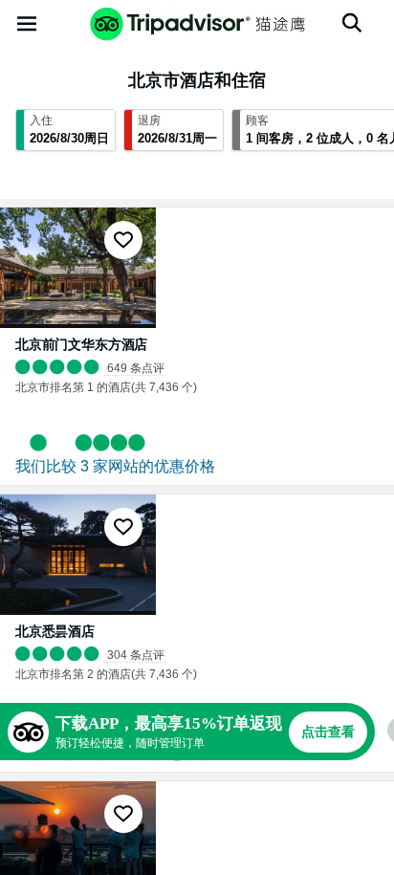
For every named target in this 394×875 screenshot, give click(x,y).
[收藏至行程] (123, 240)
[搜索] (352, 23)
